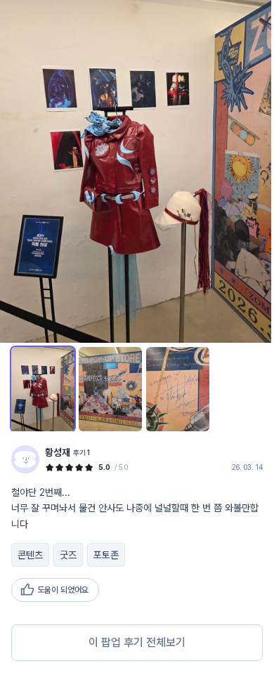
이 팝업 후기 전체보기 (137, 642)
